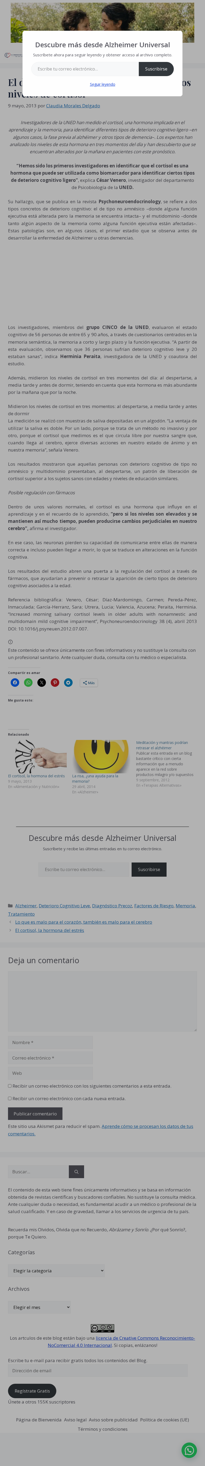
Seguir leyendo (102, 84)
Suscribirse (156, 69)
